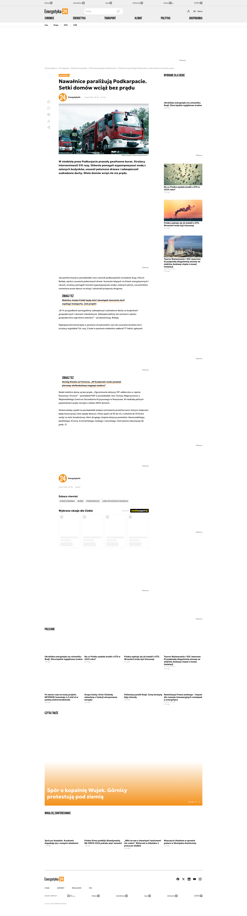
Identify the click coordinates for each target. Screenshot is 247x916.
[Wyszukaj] (118, 11)
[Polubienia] (48, 101)
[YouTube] (194, 879)
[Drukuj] (48, 114)
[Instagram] (200, 879)
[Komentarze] (48, 108)
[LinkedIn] (189, 879)
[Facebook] (178, 879)
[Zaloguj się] (188, 11)
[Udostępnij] (48, 127)
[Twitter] (183, 879)
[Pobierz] (48, 120)
